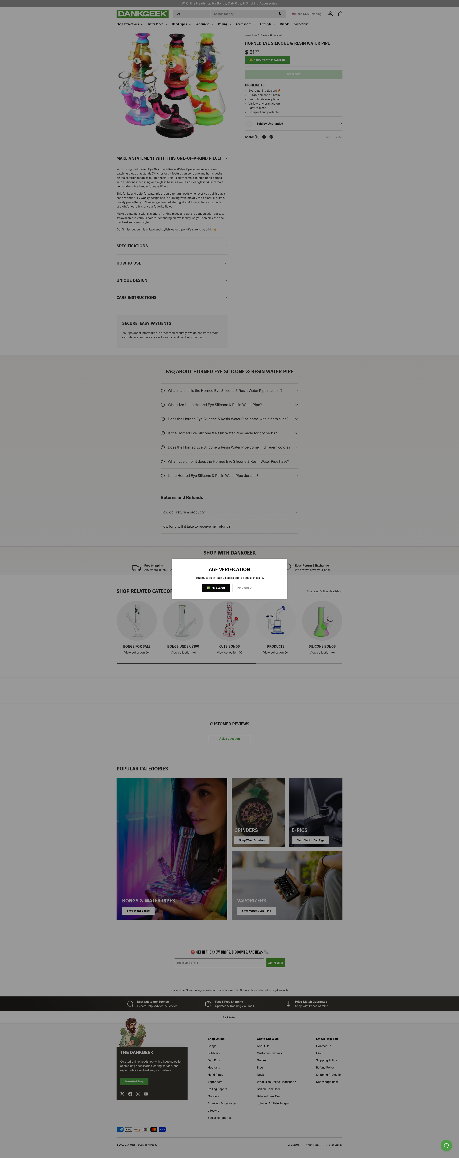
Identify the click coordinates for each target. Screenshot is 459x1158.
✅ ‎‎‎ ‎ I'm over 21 (216, 587)
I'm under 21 (244, 587)
